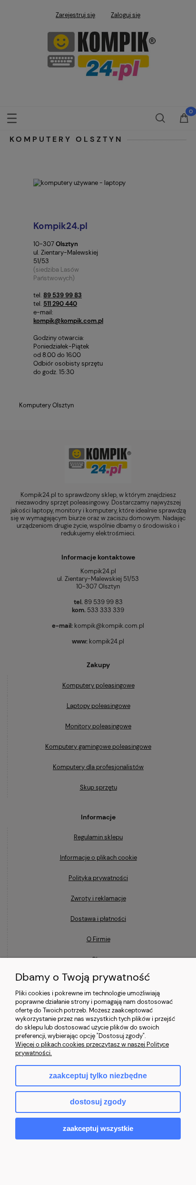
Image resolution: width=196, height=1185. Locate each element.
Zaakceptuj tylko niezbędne (98, 1076)
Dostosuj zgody (98, 1102)
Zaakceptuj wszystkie (98, 1128)
